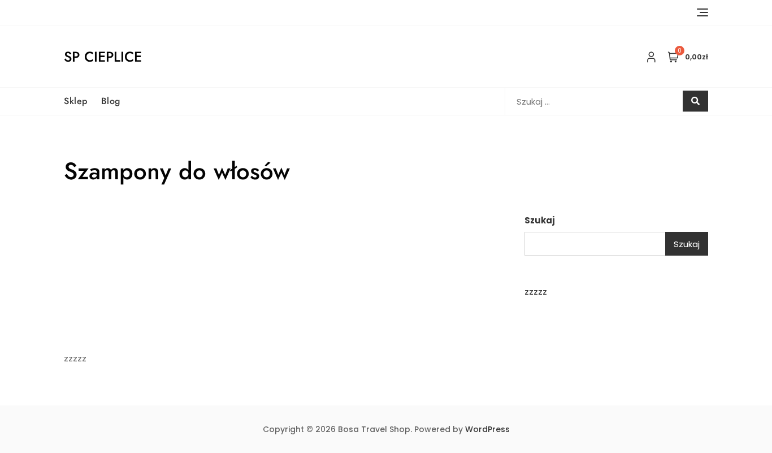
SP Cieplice (103, 56)
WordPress (487, 429)
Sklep (76, 100)
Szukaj (539, 220)
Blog (110, 100)
